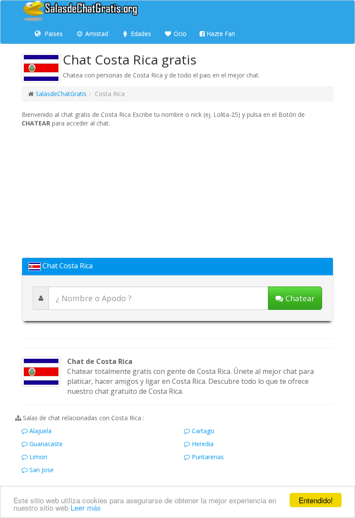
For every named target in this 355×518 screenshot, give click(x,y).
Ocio (179, 33)
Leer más (86, 507)
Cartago (202, 431)
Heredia (201, 444)
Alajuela (40, 431)
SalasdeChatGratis (61, 94)
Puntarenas (207, 457)
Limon (37, 457)
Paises (53, 33)
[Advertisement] (177, 192)
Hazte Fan (220, 33)
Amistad (96, 33)
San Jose (41, 470)
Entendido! (316, 500)
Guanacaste (45, 444)
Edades (140, 33)
